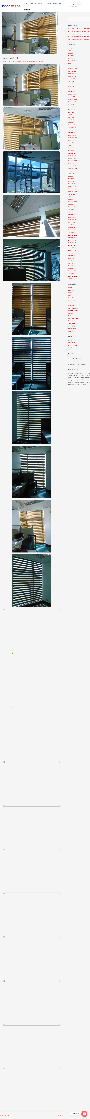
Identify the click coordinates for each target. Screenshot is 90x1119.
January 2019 (71, 232)
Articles (70, 287)
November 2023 (72, 132)
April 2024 (71, 119)
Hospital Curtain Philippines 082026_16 (78, 39)
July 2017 (70, 263)
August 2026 (71, 48)
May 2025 (71, 86)
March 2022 (71, 184)
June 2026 (71, 53)
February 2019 (72, 230)
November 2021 (72, 189)
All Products (38, 3)
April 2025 (71, 89)
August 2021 (71, 194)
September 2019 (72, 219)
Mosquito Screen (73, 310)
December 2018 (72, 235)
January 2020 (72, 209)
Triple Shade (71, 323)
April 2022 (71, 181)
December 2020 (72, 201)
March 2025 (71, 91)
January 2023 (72, 158)
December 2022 (72, 160)
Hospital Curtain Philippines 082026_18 (78, 34)
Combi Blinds (10, 61)
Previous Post (4, 1115)
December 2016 (72, 276)
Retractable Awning (73, 318)
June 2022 (71, 176)
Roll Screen (71, 321)
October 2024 (72, 104)
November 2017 (72, 255)
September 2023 (72, 137)
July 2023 (71, 143)
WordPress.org (72, 347)
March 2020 (71, 204)
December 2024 (72, 99)
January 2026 (72, 66)
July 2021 (70, 196)
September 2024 (72, 107)
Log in (70, 340)
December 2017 (72, 253)
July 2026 (71, 50)
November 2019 (72, 214)
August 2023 (71, 140)
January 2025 (72, 96)
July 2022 (71, 173)
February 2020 (72, 207)
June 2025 (71, 84)
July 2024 (71, 112)
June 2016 (71, 278)
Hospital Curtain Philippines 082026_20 (79, 29)
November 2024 (72, 102)
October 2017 (71, 258)
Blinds (4, 61)
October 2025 (72, 73)
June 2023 (71, 145)
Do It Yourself (57, 3)
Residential (71, 315)
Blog (69, 295)
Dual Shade (25, 61)
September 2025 (72, 76)
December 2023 (72, 130)
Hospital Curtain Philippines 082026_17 (78, 36)
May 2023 (71, 148)
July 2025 (71, 81)
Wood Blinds (71, 331)
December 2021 (72, 186)
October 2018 (72, 240)
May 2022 (71, 178)
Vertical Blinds (72, 328)
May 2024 (71, 117)
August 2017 (71, 260)
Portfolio (48, 3)
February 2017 (72, 271)
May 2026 (71, 55)
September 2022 (72, 168)
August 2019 (71, 222)
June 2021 (71, 199)
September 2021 (72, 191)
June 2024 (71, 114)
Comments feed (72, 345)
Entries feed (71, 342)
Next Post (59, 1115)
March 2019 (71, 227)
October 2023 (72, 135)
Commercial (18, 61)
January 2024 (72, 127)
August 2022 (71, 171)
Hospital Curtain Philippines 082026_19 (78, 31)
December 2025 (72, 68)
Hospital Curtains (73, 308)
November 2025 (72, 71)
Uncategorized (72, 326)
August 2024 (71, 109)
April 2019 (71, 225)
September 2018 (72, 242)
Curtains (70, 303)
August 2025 (71, 78)
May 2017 (70, 266)
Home (25, 3)
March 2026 (71, 61)
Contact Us (27, 9)
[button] (43, 3)
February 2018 (72, 250)
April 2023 (71, 150)
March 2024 (71, 122)
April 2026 (71, 58)
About (31, 3)
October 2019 (72, 217)
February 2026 (72, 63)
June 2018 (71, 248)
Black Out (70, 290)
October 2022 (72, 166)
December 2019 (72, 212)
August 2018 (71, 245)
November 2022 (72, 163)
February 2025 (72, 94)
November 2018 (72, 237)
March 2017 (71, 268)
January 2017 (71, 273)
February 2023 (72, 155)
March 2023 (71, 153)
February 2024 (72, 125)
